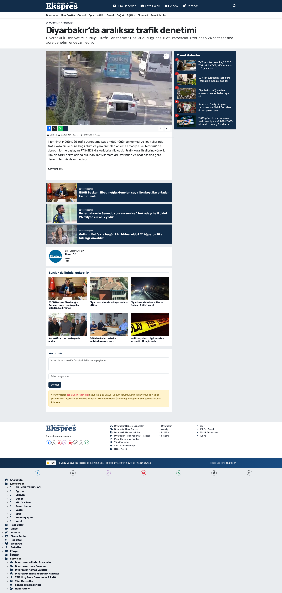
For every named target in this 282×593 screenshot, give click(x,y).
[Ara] (234, 5)
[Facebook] (48, 442)
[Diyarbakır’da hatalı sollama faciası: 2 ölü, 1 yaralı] (150, 288)
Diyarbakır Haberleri (60, 22)
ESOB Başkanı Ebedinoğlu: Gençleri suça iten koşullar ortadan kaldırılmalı (63, 305)
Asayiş (164, 429)
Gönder (55, 384)
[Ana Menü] (234, 15)
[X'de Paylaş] (54, 128)
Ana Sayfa (16, 479)
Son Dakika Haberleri (125, 445)
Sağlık (120, 15)
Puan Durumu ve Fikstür (126, 439)
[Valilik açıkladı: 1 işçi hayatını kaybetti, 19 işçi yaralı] (150, 324)
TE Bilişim (231, 462)
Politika (165, 432)
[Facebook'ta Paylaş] (49, 128)
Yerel (18, 521)
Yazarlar (192, 6)
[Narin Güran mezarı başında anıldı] (67, 324)
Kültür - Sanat (105, 15)
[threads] (249, 472)
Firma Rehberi (19, 536)
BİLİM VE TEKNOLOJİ (28, 487)
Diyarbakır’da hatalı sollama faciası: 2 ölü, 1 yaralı (147, 303)
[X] (53, 442)
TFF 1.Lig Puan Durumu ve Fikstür (36, 577)
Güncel (81, 15)
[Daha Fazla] (65, 128)
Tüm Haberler (126, 6)
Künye (203, 435)
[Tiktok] (75, 442)
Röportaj (16, 539)
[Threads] (81, 442)
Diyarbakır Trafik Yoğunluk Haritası (132, 435)
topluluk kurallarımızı (78, 394)
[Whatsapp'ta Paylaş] (60, 128)
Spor (91, 15)
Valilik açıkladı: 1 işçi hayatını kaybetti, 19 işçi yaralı (147, 339)
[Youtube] (70, 442)
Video (174, 6)
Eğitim (131, 15)
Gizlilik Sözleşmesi (209, 432)
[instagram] (108, 472)
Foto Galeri (152, 6)
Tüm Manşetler (121, 442)
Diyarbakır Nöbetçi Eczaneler (129, 426)
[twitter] (72, 472)
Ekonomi (142, 15)
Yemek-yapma (24, 517)
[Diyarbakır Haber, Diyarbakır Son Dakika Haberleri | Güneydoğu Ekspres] (62, 6)
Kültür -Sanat (24, 502)
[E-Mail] (67, 260)
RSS (52, 462)
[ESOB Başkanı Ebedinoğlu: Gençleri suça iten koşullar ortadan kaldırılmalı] (67, 288)
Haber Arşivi (120, 449)
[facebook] (37, 472)
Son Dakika (68, 15)
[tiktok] (214, 472)
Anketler (15, 547)
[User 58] (55, 255)
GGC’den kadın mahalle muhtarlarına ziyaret (103, 339)
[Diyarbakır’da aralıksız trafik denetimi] (109, 88)
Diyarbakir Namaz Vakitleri (127, 432)
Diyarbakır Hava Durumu (126, 429)
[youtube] (143, 472)
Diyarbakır (52, 15)
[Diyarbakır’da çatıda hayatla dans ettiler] (109, 288)
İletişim (165, 435)
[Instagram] (64, 442)
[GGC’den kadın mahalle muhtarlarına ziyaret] (109, 324)
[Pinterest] (59, 442)
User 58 (53, 135)
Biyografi (16, 543)
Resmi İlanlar (158, 15)
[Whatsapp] (86, 442)
